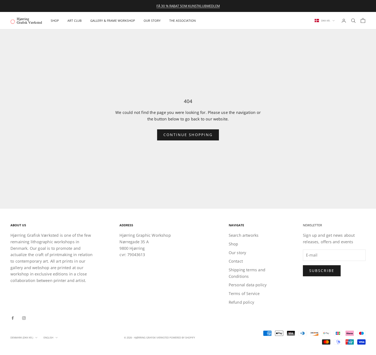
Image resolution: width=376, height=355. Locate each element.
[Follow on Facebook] (12, 318)
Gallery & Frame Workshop (112, 20)
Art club (74, 20)
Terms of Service (244, 293)
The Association (182, 20)
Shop (55, 20)
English (48, 337)
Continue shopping (188, 134)
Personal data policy (248, 284)
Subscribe (321, 270)
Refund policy (241, 302)
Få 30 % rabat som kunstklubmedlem (188, 6)
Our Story (152, 20)
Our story (237, 252)
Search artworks (244, 235)
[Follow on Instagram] (24, 318)
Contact (236, 261)
